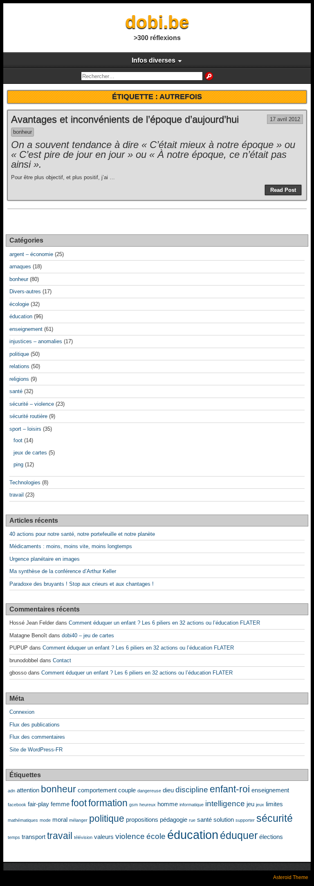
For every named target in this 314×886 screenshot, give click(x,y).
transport (33, 836)
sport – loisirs (25, 429)
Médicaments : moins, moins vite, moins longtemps (70, 546)
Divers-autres (25, 291)
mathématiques (23, 820)
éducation (20, 316)
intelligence (225, 803)
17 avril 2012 (285, 119)
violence (130, 836)
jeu (250, 804)
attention (28, 790)
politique (19, 354)
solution (223, 819)
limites (274, 804)
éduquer (239, 835)
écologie (19, 304)
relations (19, 366)
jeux (260, 804)
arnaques (20, 266)
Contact (62, 660)
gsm (133, 804)
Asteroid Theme (290, 877)
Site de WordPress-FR (36, 750)
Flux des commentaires (37, 737)
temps (14, 837)
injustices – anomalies (35, 341)
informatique (191, 804)
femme (60, 804)
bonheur (22, 132)
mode (45, 820)
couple (127, 790)
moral (59, 819)
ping (18, 464)
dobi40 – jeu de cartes (88, 635)
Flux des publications (34, 725)
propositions (142, 819)
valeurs (104, 836)
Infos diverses (153, 60)
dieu (168, 790)
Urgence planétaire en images (44, 559)
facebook (17, 804)
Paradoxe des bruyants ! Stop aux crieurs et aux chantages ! (81, 584)
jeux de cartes (30, 453)
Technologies (24, 482)
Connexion (21, 712)
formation (108, 803)
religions (19, 379)
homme (167, 804)
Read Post (283, 190)
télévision (83, 837)
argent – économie (31, 254)
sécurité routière (28, 416)
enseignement (26, 329)
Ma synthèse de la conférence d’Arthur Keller (62, 571)
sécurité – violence (31, 404)
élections (271, 836)
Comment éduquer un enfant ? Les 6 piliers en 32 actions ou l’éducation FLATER (164, 623)
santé (15, 391)
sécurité (274, 818)
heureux (147, 804)
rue (192, 820)
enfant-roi (230, 789)
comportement (97, 790)
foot (17, 440)
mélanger (78, 820)
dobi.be (157, 22)
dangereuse (149, 790)
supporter (245, 820)
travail (16, 495)
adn (11, 790)
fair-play (38, 804)
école (156, 836)
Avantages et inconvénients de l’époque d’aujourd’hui (125, 119)
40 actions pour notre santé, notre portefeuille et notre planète (82, 534)
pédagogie (173, 819)
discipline (191, 789)
